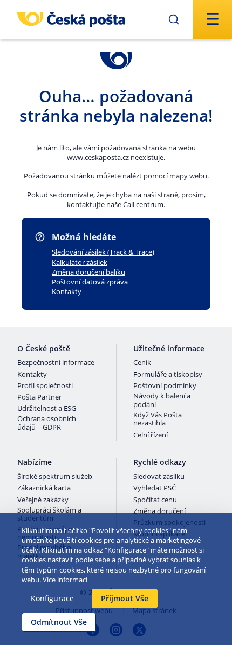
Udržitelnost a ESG (46, 408)
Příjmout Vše (124, 598)
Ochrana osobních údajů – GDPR (46, 423)
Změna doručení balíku (88, 272)
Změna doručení (159, 511)
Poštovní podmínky (164, 386)
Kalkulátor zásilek (79, 262)
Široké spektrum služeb (54, 477)
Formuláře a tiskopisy (167, 374)
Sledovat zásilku (159, 477)
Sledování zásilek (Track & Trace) (103, 252)
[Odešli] (173, 19)
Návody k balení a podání (161, 400)
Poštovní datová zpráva (90, 282)
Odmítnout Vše (59, 622)
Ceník (142, 362)
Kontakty (66, 291)
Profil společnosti (45, 386)
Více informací (65, 579)
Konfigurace (52, 598)
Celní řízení (150, 435)
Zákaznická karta (44, 488)
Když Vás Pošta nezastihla (157, 419)
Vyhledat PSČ (154, 488)
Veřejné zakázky (43, 500)
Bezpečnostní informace (55, 362)
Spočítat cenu (155, 500)
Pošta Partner (39, 397)
